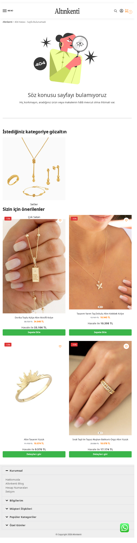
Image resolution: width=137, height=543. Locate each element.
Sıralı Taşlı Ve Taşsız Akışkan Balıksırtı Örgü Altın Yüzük (100, 439)
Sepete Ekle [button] (34, 332)
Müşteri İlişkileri (21, 508)
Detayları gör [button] (34, 454)
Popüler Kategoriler (23, 517)
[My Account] (121, 11)
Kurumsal (16, 470)
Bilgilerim (16, 500)
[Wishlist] (60, 220)
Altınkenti (7, 21)
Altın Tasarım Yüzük (34, 439)
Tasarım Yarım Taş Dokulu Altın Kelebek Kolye (100, 313)
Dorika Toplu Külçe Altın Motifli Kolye (34, 317)
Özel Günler (18, 525)
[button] (127, 11)
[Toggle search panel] (115, 10)
